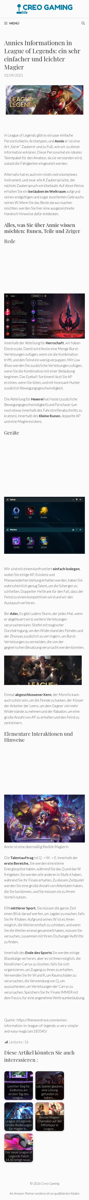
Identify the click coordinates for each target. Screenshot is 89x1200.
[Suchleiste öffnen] (83, 23)
